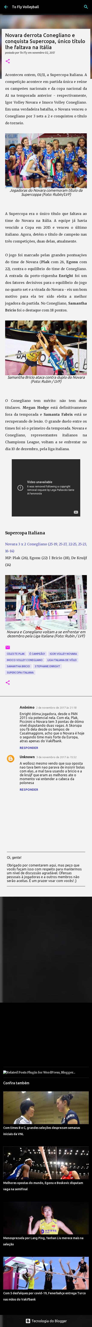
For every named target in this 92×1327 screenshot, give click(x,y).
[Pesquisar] (86, 7)
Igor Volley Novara (63, 653)
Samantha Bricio (18, 666)
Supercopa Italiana (20, 672)
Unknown (27, 757)
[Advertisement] (46, 949)
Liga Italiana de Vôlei (62, 660)
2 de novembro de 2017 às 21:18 (56, 707)
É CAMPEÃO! (37, 653)
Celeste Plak (16, 653)
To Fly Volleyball (25, 7)
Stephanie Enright (47, 666)
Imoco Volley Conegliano (25, 660)
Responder (29, 748)
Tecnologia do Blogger (49, 1321)
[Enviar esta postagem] (7, 649)
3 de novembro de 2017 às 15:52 (56, 757)
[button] (7, 61)
